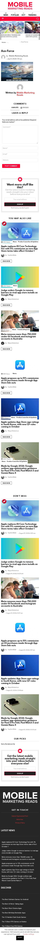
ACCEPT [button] (20, 937)
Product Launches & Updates (28, 242)
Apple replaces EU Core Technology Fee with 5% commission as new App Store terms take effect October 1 (19, 248)
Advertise (19, 819)
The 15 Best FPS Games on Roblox (14, 922)
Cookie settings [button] (28, 934)
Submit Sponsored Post (20, 816)
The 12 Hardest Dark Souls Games (14, 917)
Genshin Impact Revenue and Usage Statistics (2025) (10, 35)
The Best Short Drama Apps (12, 908)
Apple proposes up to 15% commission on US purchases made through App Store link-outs (20, 380)
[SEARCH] (37, 19)
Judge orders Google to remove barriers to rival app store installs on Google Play (19, 292)
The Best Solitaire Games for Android (15, 899)
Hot (23, 15)
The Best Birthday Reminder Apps (13, 913)
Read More (6, 261)
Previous (1, 30)
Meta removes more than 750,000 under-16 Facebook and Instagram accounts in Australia (18, 336)
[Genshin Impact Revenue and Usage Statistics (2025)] (12, 27)
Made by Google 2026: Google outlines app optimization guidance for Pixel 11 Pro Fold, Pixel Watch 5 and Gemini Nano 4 (20, 469)
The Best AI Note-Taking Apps (12, 904)
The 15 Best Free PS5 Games (12, 926)
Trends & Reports (23, 329)
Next (39, 30)
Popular (15, 15)
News (6, 15)
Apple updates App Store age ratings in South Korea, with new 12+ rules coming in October (20, 424)
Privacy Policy (20, 823)
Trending (32, 15)
